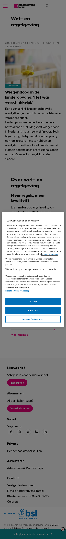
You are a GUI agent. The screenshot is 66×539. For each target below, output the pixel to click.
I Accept (33, 301)
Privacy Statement (50, 254)
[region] (33, 269)
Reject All (33, 310)
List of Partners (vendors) (17, 291)
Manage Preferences (33, 319)
